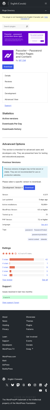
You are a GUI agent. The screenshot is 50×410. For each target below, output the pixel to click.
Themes (29, 321)
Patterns (29, 329)
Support (8, 105)
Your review (7, 280)
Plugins (29, 325)
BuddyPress (7, 369)
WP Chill (22, 60)
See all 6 (44, 224)
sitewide (44, 239)
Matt (4, 360)
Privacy (5, 329)
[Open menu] (46, 3)
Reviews (8, 81)
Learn (4, 337)
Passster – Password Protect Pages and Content (29, 53)
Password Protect (40, 230)
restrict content (33, 239)
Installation (9, 87)
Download (8, 67)
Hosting (5, 325)
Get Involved (31, 337)
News (4, 321)
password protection (39, 234)
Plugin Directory (8, 10)
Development (10, 93)
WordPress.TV (8, 349)
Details (8, 75)
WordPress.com (9, 356)
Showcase (30, 317)
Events (29, 341)
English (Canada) (15, 379)
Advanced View (11, 99)
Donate (29, 345)
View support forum (10, 302)
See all (45, 280)
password (28, 230)
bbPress (5, 365)
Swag (29, 349)
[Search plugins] (27, 26)
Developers (7, 345)
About (4, 317)
